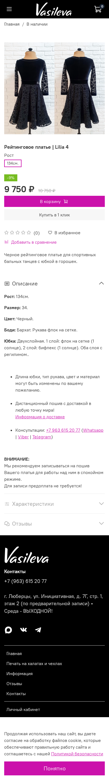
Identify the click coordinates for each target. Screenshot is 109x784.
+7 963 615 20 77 (63, 430)
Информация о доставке (40, 416)
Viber (23, 436)
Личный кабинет (23, 709)
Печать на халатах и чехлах (34, 663)
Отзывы (14, 683)
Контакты (16, 693)
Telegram (41, 436)
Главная (12, 24)
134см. (13, 163)
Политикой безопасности (77, 753)
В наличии (37, 24)
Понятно (55, 768)
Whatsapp (93, 430)
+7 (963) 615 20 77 (25, 581)
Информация (19, 673)
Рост (9, 155)
